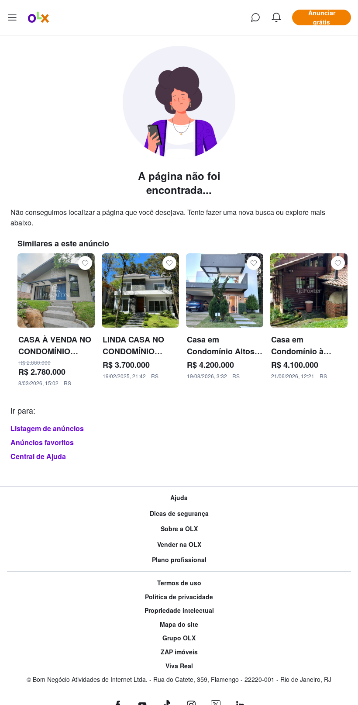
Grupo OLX (179, 638)
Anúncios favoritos (42, 442)
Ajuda (179, 498)
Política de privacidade (179, 597)
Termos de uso (179, 583)
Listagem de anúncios (47, 428)
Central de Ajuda (38, 456)
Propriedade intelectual (179, 610)
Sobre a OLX (179, 529)
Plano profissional (179, 560)
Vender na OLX (179, 544)
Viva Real (179, 666)
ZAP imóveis (179, 652)
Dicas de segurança (179, 513)
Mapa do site (179, 624)
